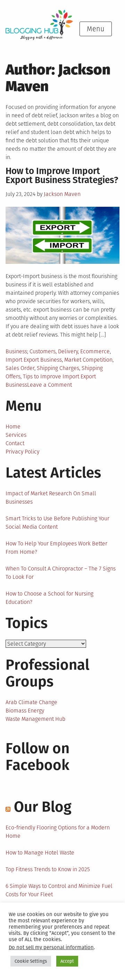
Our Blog (43, 807)
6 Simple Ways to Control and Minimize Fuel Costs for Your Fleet (59, 890)
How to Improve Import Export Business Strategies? (62, 176)
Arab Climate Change (31, 702)
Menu (96, 29)
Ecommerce (95, 351)
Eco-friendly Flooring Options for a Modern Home (58, 831)
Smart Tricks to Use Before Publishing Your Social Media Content (57, 522)
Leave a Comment (49, 384)
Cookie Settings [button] (31, 961)
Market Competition (88, 359)
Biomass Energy (25, 710)
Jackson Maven (62, 194)
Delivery (68, 351)
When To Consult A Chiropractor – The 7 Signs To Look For (61, 572)
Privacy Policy (22, 451)
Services (16, 435)
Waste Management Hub (35, 719)
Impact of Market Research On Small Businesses (51, 497)
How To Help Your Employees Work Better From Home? (56, 547)
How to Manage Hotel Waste (40, 852)
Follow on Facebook (37, 757)
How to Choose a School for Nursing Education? (49, 597)
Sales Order (20, 368)
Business (16, 351)
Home (13, 426)
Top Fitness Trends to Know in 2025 (48, 869)
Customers (43, 351)
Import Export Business (34, 359)
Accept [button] (67, 961)
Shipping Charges (58, 368)
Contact (15, 443)
